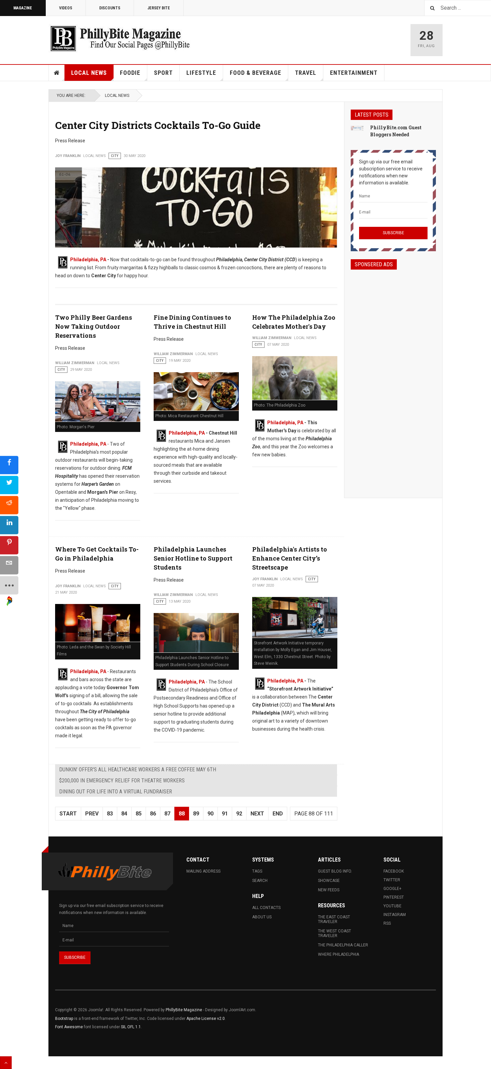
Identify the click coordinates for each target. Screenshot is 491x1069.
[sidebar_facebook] (9, 465)
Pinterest (393, 897)
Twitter (391, 880)
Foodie (130, 72)
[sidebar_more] (9, 585)
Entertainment (353, 72)
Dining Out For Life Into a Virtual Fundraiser (115, 791)
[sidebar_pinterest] (9, 545)
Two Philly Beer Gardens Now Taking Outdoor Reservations (93, 326)
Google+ (392, 888)
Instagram (394, 914)
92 (239, 813)
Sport (163, 72)
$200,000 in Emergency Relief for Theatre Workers (122, 780)
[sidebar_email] (9, 565)
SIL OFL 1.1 (131, 1027)
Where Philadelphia (338, 954)
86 (153, 813)
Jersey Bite (158, 8)
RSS (387, 923)
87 (167, 813)
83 (110, 813)
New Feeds (328, 890)
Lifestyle (201, 72)
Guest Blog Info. (335, 871)
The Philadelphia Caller (343, 945)
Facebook (393, 871)
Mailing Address (203, 871)
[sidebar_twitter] (9, 485)
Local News (89, 72)
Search (260, 880)
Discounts (109, 8)
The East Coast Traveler (334, 919)
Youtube (392, 906)
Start (68, 813)
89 (196, 813)
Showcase (329, 880)
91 (225, 813)
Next (257, 813)
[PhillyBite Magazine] (119, 38)
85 (139, 813)
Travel (305, 72)
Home (57, 73)
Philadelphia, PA (88, 259)
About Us (262, 917)
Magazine (22, 8)
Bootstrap (64, 1018)
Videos (65, 8)
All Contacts (266, 907)
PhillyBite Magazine (184, 1010)
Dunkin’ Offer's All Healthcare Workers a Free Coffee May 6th (137, 769)
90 (210, 813)
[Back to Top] (6, 1062)
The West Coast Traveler (334, 933)
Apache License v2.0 (205, 1018)
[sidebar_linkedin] (9, 525)
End (278, 813)
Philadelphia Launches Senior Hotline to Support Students (193, 558)
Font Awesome (69, 1027)
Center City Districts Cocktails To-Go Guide (158, 125)
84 (124, 813)
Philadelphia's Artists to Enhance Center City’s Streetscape (289, 558)
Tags (257, 871)
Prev (92, 813)
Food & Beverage (255, 72)
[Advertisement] (393, 378)
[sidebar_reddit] (9, 505)
